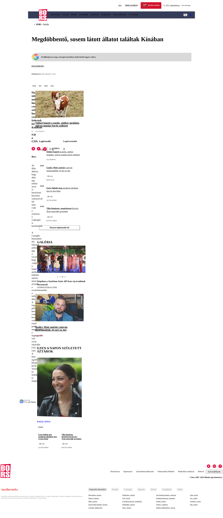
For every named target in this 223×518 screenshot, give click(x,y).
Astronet (106, 15)
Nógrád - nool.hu (161, 501)
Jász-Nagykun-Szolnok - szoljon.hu (166, 495)
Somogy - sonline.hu (162, 504)
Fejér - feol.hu (126, 498)
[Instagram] (214, 466)
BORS (38, 24)
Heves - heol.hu (126, 508)
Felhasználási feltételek (165, 472)
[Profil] (190, 15)
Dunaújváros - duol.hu (128, 495)
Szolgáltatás (166, 489)
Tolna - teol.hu (194, 495)
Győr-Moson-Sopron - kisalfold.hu (132, 501)
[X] (33, 149)
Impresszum (127, 472)
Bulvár (153, 489)
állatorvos (39, 131)
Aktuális (55, 15)
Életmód (83, 15)
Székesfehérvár (173, 5)
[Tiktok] (208, 466)
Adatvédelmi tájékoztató (145, 472)
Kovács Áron (51, 221)
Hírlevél (201, 472)
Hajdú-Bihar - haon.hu (128, 504)
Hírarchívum (115, 472)
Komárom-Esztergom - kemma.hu (165, 498)
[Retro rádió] (145, 5)
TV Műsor (133, 15)
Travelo (94, 15)
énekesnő (40, 427)
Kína (40, 85)
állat (52, 85)
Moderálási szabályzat (186, 472)
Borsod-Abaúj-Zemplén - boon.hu (98, 504)
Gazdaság (128, 489)
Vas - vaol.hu (193, 498)
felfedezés (38, 66)
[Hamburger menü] (33, 15)
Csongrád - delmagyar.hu (95, 508)
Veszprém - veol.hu (195, 501)
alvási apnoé (51, 200)
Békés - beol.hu (93, 501)
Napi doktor (119, 15)
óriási (46, 85)
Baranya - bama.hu (94, 498)
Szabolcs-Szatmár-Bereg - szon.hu (165, 508)
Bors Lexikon (131, 5)
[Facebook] (220, 466)
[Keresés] (185, 15)
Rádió (180, 489)
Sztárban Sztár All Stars (47, 287)
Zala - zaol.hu (193, 504)
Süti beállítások (214, 472)
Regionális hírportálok (97, 489)
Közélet (115, 489)
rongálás (50, 180)
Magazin (141, 489)
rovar (34, 85)
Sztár (66, 15)
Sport (74, 15)
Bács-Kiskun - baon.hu (95, 495)
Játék (119, 5)
